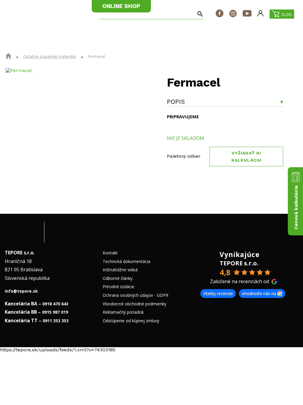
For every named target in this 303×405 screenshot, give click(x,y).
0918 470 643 (55, 304)
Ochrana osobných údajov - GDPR (135, 295)
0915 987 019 (55, 312)
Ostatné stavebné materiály (49, 56)
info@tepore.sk (21, 291)
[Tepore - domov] (24, 14)
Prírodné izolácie (118, 286)
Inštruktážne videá (120, 269)
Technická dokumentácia (126, 261)
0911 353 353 (56, 320)
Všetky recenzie (218, 293)
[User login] (260, 14)
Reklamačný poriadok (123, 312)
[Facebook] (219, 13)
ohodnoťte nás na (259, 293)
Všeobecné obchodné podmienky (134, 304)
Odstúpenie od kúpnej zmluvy (131, 320)
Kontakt (110, 253)
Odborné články (118, 278)
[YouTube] (247, 14)
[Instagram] (233, 14)
